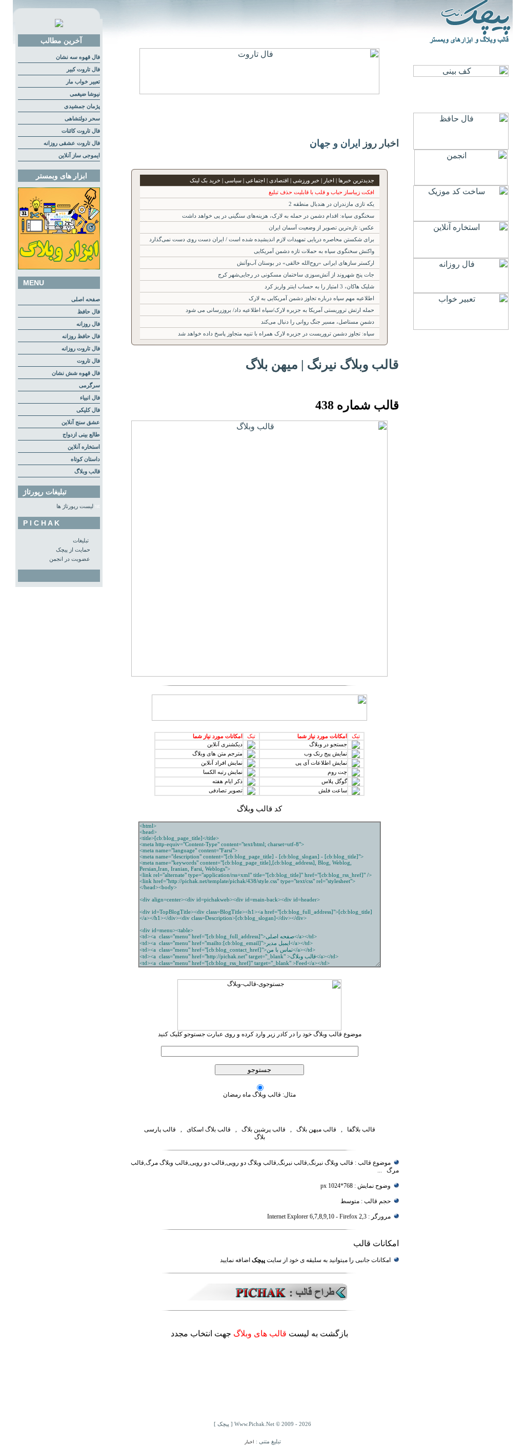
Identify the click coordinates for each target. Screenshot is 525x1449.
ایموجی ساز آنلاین (79, 155)
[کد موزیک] (461, 218)
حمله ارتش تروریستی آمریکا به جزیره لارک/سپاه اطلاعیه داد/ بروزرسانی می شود (280, 310)
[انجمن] (461, 182)
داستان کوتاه (85, 459)
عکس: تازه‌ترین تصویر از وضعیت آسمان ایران (321, 227)
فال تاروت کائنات (81, 131)
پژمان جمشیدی (82, 106)
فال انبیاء (90, 398)
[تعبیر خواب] (461, 327)
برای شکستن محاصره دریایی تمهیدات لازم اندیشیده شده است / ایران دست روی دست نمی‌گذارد (261, 239)
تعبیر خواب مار (83, 82)
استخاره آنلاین (84, 447)
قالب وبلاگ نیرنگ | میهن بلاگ (322, 364)
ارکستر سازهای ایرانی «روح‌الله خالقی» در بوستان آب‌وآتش (305, 263)
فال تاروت (88, 361)
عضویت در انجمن (69, 559)
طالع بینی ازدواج (81, 434)
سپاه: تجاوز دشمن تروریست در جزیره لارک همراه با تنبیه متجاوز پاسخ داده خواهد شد (276, 334)
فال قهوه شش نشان (76, 373)
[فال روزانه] (461, 290)
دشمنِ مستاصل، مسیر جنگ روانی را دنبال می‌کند (317, 322)
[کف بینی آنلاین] (461, 74)
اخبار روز (381, 143)
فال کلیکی (88, 410)
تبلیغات (81, 540)
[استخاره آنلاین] (461, 255)
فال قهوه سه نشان (78, 57)
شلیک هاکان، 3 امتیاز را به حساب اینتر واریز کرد (319, 286)
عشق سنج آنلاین (81, 422)
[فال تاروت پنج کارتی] (259, 91)
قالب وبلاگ (87, 471)
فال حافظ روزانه (81, 336)
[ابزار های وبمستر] (59, 267)
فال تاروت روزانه (81, 348)
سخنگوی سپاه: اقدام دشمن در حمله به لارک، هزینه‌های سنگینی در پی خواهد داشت (278, 216)
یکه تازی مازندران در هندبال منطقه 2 (331, 204)
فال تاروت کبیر (83, 69)
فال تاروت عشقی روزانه (72, 143)
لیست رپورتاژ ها (74, 506)
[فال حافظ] (461, 146)
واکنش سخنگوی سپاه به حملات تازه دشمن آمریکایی (314, 251)
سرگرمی (89, 385)
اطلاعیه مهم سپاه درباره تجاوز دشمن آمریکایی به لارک (311, 298)
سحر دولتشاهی (82, 118)
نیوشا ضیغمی (85, 94)
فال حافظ (88, 311)
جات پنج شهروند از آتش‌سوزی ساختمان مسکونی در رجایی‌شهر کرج (296, 275)
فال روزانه (88, 324)
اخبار (249, 1441)
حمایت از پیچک (73, 550)
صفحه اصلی (85, 299)
